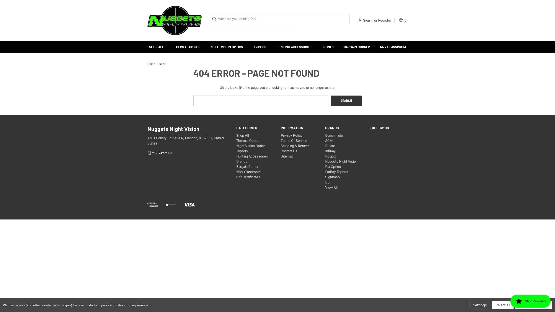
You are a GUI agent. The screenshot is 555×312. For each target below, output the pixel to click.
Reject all (503, 305)
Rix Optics (333, 167)
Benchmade (334, 135)
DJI (328, 182)
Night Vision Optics (227, 47)
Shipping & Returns (295, 146)
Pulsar (330, 146)
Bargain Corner (357, 47)
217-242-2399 (162, 153)
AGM (329, 141)
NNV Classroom (393, 47)
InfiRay (330, 151)
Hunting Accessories (294, 47)
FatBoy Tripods (336, 172)
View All (331, 187)
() (405, 20)
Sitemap (287, 156)
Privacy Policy (291, 135)
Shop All (156, 47)
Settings (480, 305)
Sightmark (332, 177)
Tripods (259, 47)
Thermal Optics (187, 47)
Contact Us (289, 151)
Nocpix (330, 156)
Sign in (368, 20)
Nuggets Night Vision (341, 161)
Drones (328, 47)
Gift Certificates (248, 177)
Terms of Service (294, 141)
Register (384, 20)
